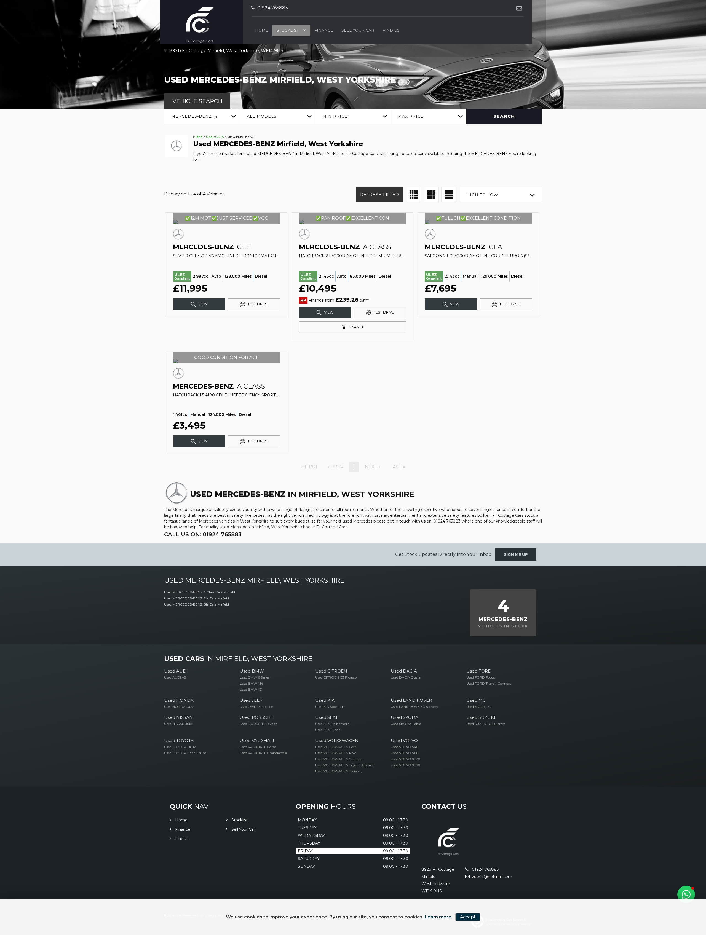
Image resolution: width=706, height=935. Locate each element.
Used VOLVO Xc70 (405, 759)
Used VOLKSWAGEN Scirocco (338, 759)
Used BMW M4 (251, 683)
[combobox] (202, 116)
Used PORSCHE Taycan (258, 724)
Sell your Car (357, 30)
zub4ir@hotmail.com (491, 876)
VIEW (202, 304)
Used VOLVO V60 (405, 753)
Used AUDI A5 (175, 677)
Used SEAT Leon (328, 730)
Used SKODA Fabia (406, 724)
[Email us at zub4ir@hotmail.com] (519, 8)
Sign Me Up (516, 554)
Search (504, 116)
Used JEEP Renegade (256, 706)
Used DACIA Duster (406, 677)
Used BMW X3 (251, 689)
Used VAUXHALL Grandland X (263, 753)
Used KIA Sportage (329, 706)
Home (261, 30)
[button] (686, 894)
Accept (468, 917)
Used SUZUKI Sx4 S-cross (485, 724)
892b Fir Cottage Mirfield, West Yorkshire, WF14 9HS (225, 50)
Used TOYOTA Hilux (180, 747)
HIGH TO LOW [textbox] (482, 194)
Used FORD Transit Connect (488, 683)
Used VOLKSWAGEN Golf (335, 747)
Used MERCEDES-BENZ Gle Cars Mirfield (196, 604)
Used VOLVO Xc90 (405, 765)
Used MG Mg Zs (478, 706)
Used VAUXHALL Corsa (258, 747)
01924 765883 (272, 7)
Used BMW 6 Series (254, 677)
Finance (323, 30)
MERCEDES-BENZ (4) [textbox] (195, 116)
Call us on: (203, 534)
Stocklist (288, 30)
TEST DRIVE (257, 304)
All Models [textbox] (262, 116)
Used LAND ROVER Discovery (414, 706)
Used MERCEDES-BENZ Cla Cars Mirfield (196, 598)
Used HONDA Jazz (179, 706)
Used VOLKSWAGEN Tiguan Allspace (344, 765)
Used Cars (215, 137)
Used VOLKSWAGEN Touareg (338, 771)
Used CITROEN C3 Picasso (336, 677)
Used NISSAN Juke (178, 724)
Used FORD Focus (480, 677)
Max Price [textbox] (411, 116)
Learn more (438, 917)
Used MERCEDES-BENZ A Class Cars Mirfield (199, 592)
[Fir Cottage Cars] (449, 858)
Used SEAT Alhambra (332, 724)
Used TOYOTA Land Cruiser (186, 753)
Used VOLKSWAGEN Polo (335, 753)
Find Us (391, 30)
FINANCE (355, 327)
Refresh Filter (379, 194)
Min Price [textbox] (334, 116)
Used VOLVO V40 (405, 747)
